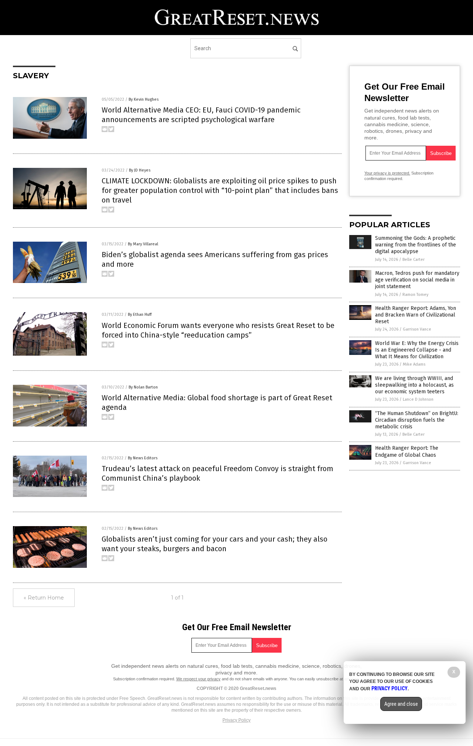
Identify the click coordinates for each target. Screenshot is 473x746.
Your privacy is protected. (387, 173)
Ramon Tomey (415, 294)
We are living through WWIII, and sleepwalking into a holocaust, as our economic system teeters (414, 385)
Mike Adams (414, 364)
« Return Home (44, 597)
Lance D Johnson (418, 399)
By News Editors (142, 458)
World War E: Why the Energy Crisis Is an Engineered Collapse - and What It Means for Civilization (417, 350)
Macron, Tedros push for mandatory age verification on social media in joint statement (417, 280)
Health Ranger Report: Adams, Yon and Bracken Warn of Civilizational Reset (415, 315)
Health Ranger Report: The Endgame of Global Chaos (406, 451)
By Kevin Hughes (144, 99)
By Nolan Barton (143, 387)
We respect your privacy (198, 679)
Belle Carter (413, 259)
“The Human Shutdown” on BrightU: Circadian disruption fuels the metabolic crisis (416, 420)
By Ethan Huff (140, 314)
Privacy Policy (236, 720)
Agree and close (401, 704)
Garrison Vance (417, 329)
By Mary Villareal (143, 244)
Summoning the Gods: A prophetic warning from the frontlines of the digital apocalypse (415, 245)
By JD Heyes (139, 170)
